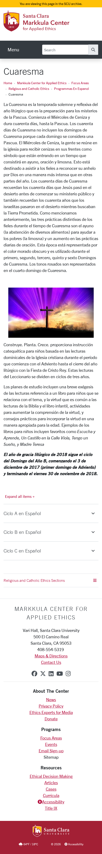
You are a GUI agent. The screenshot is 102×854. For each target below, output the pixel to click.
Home (8, 83)
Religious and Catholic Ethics (29, 89)
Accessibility (53, 801)
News (51, 699)
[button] (51, 513)
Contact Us (51, 662)
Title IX (51, 808)
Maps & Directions (51, 655)
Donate (51, 718)
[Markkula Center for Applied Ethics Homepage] (49, 28)
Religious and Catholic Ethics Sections (34, 580)
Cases (51, 789)
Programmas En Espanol (71, 89)
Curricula (51, 795)
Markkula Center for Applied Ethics (41, 83)
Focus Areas (80, 83)
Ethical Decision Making (51, 776)
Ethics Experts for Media (51, 712)
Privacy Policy (51, 706)
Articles (51, 782)
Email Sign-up (51, 750)
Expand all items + (20, 496)
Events (51, 744)
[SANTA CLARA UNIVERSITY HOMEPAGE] (51, 831)
